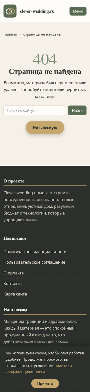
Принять (45, 383)
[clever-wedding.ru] (10, 11)
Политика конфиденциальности (35, 251)
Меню (78, 11)
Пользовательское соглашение (34, 262)
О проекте (14, 273)
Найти (77, 110)
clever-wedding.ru (37, 11)
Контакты (13, 283)
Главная (10, 34)
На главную (45, 127)
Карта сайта (15, 294)
